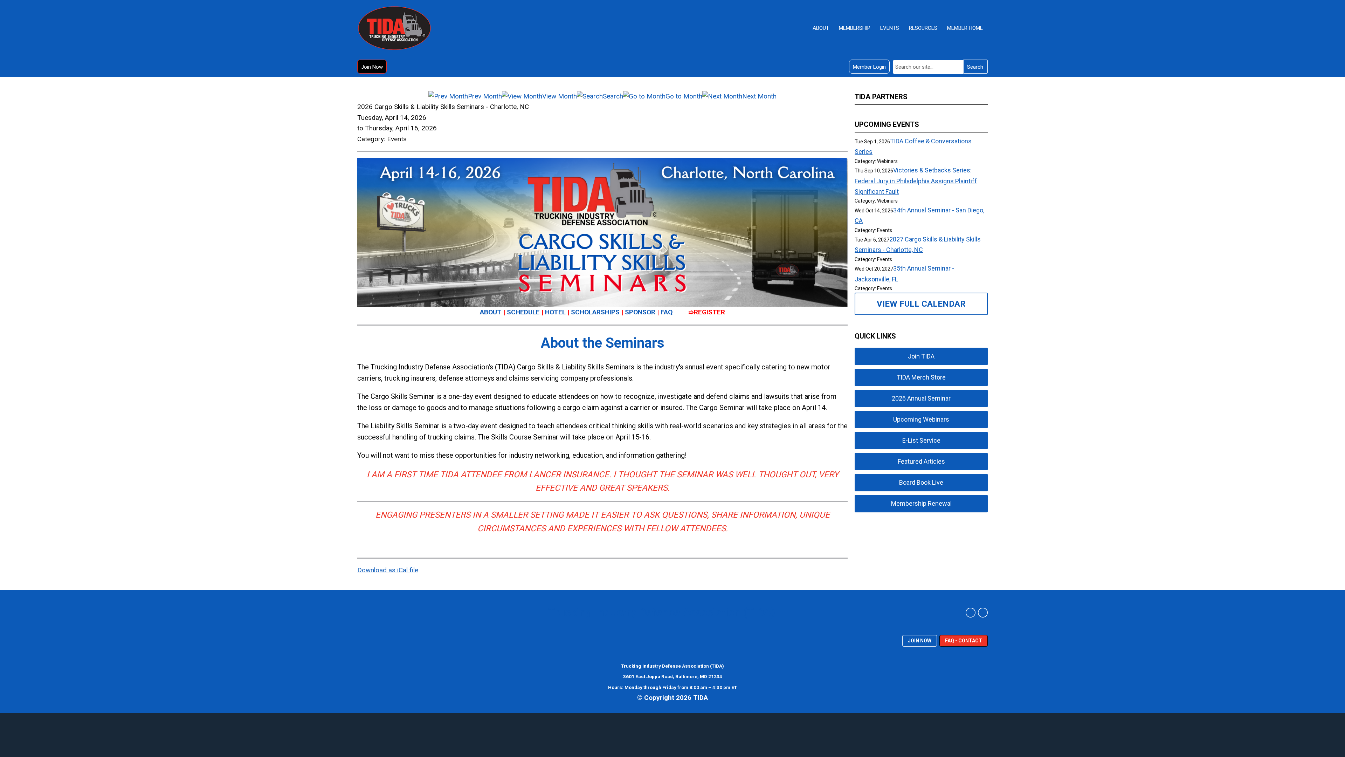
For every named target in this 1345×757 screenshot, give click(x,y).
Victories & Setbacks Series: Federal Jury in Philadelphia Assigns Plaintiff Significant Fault (916, 180)
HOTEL (555, 312)
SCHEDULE (523, 312)
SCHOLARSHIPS (595, 312)
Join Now (372, 67)
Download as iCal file (387, 570)
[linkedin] (970, 613)
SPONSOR (640, 312)
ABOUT (491, 312)
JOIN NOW (919, 640)
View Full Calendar (921, 304)
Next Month (759, 96)
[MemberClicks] (394, 28)
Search (975, 67)
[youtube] (983, 613)
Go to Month (683, 96)
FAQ (666, 312)
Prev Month (485, 96)
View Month (559, 96)
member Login (869, 67)
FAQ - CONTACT (963, 640)
